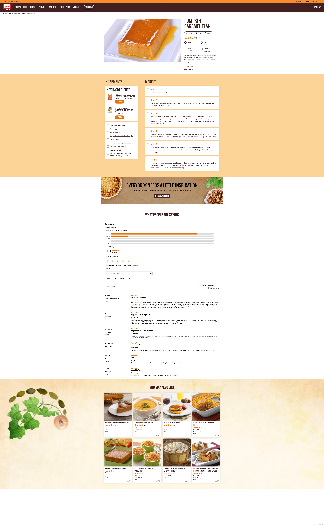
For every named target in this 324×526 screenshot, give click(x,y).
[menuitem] (21, 7)
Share (209, 33)
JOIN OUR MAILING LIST (162, 196)
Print (199, 33)
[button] (188, 69)
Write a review (203, 38)
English (298, 1)
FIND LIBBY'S (89, 7)
